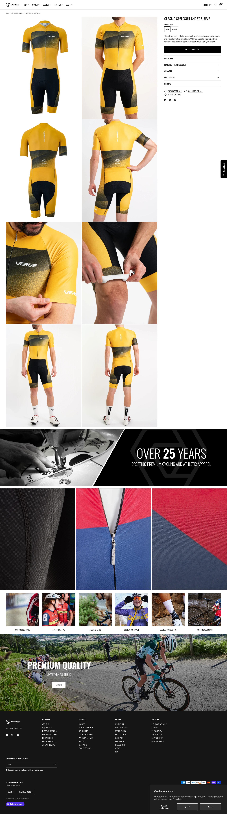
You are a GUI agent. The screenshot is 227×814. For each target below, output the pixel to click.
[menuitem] (26, 4)
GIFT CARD (82, 741)
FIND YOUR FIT (119, 741)
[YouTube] (19, 735)
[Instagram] (14, 734)
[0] (219, 4)
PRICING (167, 83)
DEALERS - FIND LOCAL (86, 727)
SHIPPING (155, 727)
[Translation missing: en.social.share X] (170, 100)
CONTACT (82, 724)
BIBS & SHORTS (95, 630)
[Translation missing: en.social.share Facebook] (165, 100)
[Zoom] (76, 21)
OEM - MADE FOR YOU (49, 741)
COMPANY (46, 719)
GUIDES (118, 719)
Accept (187, 806)
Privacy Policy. (178, 799)
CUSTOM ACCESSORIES (168, 630)
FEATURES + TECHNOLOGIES (175, 64)
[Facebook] (8, 734)
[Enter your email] (54, 765)
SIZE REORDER (83, 731)
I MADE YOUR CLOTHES (49, 734)
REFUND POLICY (157, 734)
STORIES (58, 4)
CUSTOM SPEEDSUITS (22, 630)
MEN (25, 4)
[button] (58, 685)
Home (7, 13)
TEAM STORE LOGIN (85, 748)
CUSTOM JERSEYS (58, 630)
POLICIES (155, 719)
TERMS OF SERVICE (158, 741)
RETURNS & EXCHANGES (159, 724)
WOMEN (35, 4)
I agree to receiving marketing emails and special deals (25, 770)
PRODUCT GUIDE (120, 734)
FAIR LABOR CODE (48, 738)
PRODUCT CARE (120, 744)
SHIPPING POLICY (157, 738)
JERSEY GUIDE (119, 724)
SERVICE (82, 719)
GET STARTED (83, 744)
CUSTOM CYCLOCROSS (17, 13)
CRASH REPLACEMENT (86, 734)
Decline (210, 806)
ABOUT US (45, 724)
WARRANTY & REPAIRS (86, 738)
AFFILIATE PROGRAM (48, 744)
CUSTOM (46, 4)
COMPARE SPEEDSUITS (192, 49)
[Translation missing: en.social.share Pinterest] (175, 100)
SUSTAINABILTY (47, 727)
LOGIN (68, 4)
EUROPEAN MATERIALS (49, 731)
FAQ (116, 751)
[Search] (215, 4)
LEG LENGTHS (169, 77)
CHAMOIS (168, 71)
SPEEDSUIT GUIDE (120, 731)
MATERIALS (168, 58)
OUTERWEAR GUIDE (121, 727)
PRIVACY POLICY (157, 731)
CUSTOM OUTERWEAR (131, 630)
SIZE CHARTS (119, 738)
